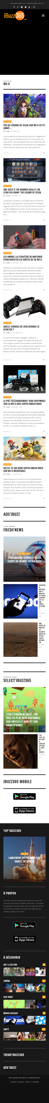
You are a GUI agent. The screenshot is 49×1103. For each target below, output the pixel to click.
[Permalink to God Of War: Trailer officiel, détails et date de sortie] (30, 1004)
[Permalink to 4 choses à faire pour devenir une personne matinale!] (14, 1036)
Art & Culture (10, 964)
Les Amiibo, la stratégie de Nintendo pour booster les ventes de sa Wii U (22, 258)
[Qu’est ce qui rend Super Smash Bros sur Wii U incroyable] (21, 449)
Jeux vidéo (7, 122)
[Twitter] (25, 7)
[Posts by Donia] (4, 131)
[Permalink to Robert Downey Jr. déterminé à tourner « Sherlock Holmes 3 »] (30, 988)
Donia (8, 131)
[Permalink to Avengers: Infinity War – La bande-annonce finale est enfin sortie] (40, 988)
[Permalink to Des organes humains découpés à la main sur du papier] (40, 971)
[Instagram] (21, 7)
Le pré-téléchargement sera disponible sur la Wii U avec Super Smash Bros (24, 402)
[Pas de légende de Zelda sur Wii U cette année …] (21, 106)
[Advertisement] (24, 46)
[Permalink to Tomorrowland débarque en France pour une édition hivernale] (30, 971)
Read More (6, 153)
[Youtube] (29, 7)
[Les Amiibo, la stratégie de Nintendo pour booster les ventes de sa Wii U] (21, 237)
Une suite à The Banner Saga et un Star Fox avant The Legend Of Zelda (22, 191)
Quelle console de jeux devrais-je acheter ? (21, 328)
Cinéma (6, 980)
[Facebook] (14, 7)
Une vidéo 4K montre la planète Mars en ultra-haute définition (42, 632)
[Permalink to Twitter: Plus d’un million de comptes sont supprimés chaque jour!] (40, 1020)
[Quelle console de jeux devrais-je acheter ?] (21, 307)
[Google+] (18, 7)
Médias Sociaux (10, 1013)
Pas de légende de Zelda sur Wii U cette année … (24, 126)
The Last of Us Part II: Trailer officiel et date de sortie (42, 743)
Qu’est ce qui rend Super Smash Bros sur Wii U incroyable (23, 469)
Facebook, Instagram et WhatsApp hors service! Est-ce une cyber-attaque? (42, 596)
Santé (6, 1029)
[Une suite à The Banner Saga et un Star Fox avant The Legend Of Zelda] (21, 170)
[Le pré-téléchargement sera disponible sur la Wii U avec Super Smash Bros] (21, 379)
